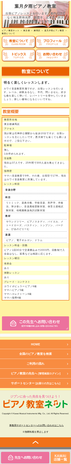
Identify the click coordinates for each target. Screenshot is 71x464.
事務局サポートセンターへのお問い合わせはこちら (36, 425)
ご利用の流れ (35, 363)
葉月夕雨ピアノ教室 (54, 30)
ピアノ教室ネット (11, 30)
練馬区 (37, 30)
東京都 (26, 30)
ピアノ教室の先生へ (35, 373)
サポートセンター (35, 383)
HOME (35, 344)
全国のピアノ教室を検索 (35, 353)
